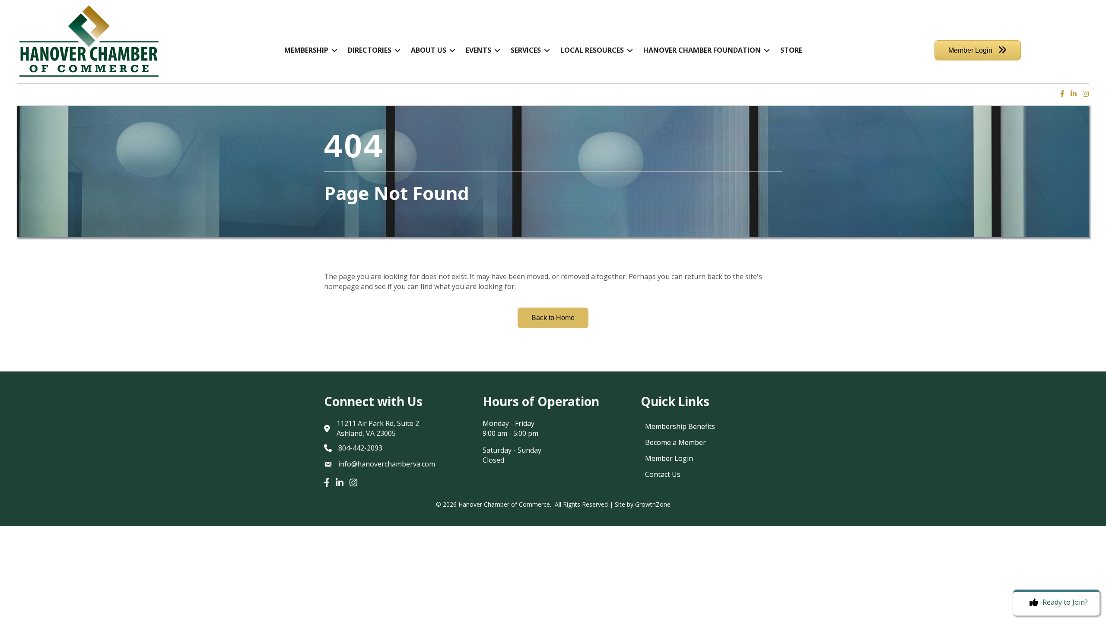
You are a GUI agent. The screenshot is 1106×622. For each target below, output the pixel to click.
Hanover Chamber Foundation (702, 50)
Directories (369, 50)
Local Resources (592, 50)
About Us (428, 50)
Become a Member (675, 442)
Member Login (669, 458)
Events (478, 50)
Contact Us (662, 474)
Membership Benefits (680, 426)
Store (791, 50)
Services (526, 50)
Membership (306, 50)
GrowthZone (653, 504)
